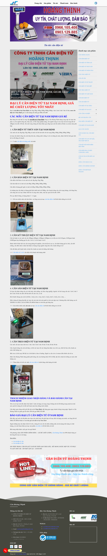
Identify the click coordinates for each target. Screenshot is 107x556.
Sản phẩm (47, 3)
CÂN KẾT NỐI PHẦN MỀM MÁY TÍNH (86, 145)
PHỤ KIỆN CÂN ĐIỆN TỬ (86, 121)
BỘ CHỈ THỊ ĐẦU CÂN (85, 117)
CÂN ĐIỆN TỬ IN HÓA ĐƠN (86, 125)
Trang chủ (38, 3)
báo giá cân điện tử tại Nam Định (37, 420)
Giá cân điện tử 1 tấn (18, 441)
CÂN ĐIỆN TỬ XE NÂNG (85, 105)
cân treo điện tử (33, 362)
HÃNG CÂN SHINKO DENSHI (87, 166)
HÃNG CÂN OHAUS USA (85, 162)
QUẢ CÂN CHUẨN (84, 129)
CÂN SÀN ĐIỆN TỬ (84, 101)
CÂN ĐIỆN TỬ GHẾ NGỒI (86, 94)
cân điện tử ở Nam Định (37, 119)
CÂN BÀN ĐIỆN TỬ (84, 98)
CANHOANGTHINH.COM (51, 526)
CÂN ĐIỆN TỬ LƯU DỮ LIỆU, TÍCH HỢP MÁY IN (87, 139)
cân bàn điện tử (49, 199)
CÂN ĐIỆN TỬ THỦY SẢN (86, 66)
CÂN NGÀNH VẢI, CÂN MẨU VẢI (86, 134)
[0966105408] (5, 550)
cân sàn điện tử (39, 305)
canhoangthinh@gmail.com (25, 529)
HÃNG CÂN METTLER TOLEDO (85, 170)
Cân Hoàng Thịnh (57, 432)
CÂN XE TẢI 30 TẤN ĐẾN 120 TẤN (86, 157)
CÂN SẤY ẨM (82, 78)
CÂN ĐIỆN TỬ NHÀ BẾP (85, 86)
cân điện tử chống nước (24, 141)
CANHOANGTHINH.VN (50, 528)
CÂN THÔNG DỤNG (84, 54)
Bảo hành (73, 3)
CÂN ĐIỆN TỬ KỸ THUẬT (86, 82)
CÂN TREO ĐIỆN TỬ (84, 90)
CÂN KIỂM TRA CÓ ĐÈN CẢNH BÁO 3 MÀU (85, 151)
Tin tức (55, 3)
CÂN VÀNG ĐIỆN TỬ (84, 74)
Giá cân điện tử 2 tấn (18, 443)
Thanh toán (64, 3)
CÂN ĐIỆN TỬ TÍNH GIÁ (85, 62)
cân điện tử (39, 426)
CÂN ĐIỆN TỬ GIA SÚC (85, 109)
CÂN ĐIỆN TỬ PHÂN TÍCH (86, 70)
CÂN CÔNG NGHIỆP (84, 113)
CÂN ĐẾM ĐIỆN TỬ (84, 58)
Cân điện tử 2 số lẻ (18, 252)
